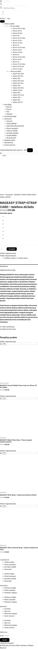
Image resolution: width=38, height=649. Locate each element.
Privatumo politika (10, 588)
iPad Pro (9, 107)
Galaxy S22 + (17, 97)
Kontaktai (7, 609)
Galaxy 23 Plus (18, 90)
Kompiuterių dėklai (10, 116)
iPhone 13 (16, 62)
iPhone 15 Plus (17, 43)
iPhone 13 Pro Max (19, 57)
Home (2, 195)
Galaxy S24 (16, 85)
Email (2, 636)
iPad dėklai (7, 104)
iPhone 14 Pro (17, 50)
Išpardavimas (8, 142)
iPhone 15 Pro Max (19, 38)
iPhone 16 (16, 36)
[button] (8, 253)
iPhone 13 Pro (17, 59)
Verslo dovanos (9, 616)
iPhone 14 (16, 55)
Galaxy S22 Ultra (18, 95)
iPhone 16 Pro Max (19, 28)
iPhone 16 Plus (17, 33)
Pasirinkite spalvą (6, 213)
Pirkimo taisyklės (9, 590)
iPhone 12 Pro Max (19, 64)
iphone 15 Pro (17, 40)
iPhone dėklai (15, 26)
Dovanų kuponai (9, 145)
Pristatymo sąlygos (10, 593)
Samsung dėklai (16, 71)
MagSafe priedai (9, 140)
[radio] (21, 216)
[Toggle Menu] (2, 21)
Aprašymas (4, 266)
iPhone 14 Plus (17, 52)
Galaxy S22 (16, 100)
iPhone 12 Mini (17, 69)
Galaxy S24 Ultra (18, 81)
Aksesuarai (7, 119)
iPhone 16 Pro (17, 31)
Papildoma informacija (7, 270)
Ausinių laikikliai (11, 123)
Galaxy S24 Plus (18, 83)
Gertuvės (9, 121)
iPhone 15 (16, 45)
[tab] (19, 266)
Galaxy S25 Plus (18, 76)
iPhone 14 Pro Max (19, 47)
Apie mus (7, 611)
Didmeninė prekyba (10, 613)
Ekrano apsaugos (12, 128)
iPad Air (8, 109)
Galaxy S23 (16, 93)
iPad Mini (9, 114)
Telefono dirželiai (11, 131)
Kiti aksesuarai (11, 138)
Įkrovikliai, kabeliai (12, 133)
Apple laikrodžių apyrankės (15, 126)
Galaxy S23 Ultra (18, 88)
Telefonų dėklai (9, 24)
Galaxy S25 (16, 78)
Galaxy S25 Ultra (18, 74)
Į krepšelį (12, 249)
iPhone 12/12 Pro (18, 66)
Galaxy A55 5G (18, 102)
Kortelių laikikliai (11, 135)
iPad (7, 112)
